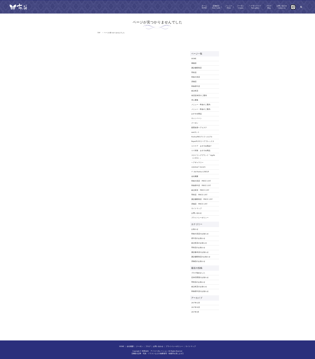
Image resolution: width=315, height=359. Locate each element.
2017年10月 (195, 307)
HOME (193, 59)
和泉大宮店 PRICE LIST (201, 181)
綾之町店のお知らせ (199, 243)
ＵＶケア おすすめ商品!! (201, 146)
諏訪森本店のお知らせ (200, 252)
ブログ (268, 7)
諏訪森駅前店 (196, 68)
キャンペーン (196, 118)
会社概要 (194, 176)
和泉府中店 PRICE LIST (201, 185)
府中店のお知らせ (198, 238)
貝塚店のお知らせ (198, 261)
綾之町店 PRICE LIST (200, 190)
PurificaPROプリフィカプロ (201, 137)
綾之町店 (194, 91)
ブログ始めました (198, 273)
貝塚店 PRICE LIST (199, 204)
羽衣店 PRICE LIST (199, 195)
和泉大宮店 (195, 77)
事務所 (194, 63)
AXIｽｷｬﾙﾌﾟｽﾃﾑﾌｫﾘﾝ (198, 167)
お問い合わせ (281, 7)
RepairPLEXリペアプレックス (202, 141)
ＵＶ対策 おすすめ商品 (200, 150)
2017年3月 (195, 312)
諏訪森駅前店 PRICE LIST (202, 199)
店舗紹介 (216, 7)
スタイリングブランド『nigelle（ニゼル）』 (203, 156)
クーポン (240, 7)
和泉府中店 (195, 86)
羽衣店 (194, 72)
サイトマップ (196, 208)
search (301, 7)
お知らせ (194, 229)
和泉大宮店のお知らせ (200, 234)
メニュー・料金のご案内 (200, 104)
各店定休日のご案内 (199, 95)
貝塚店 (194, 81)
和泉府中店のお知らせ (200, 291)
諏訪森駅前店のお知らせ (200, 257)
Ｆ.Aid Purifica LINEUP (200, 172)
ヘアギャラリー (255, 7)
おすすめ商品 (196, 114)
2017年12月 (195, 303)
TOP (98, 33)
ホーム (204, 7)
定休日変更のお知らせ (200, 277)
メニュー (228, 7)
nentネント (195, 132)
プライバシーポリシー (200, 218)
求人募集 (194, 100)
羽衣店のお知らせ (198, 247)
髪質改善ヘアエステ (199, 127)
